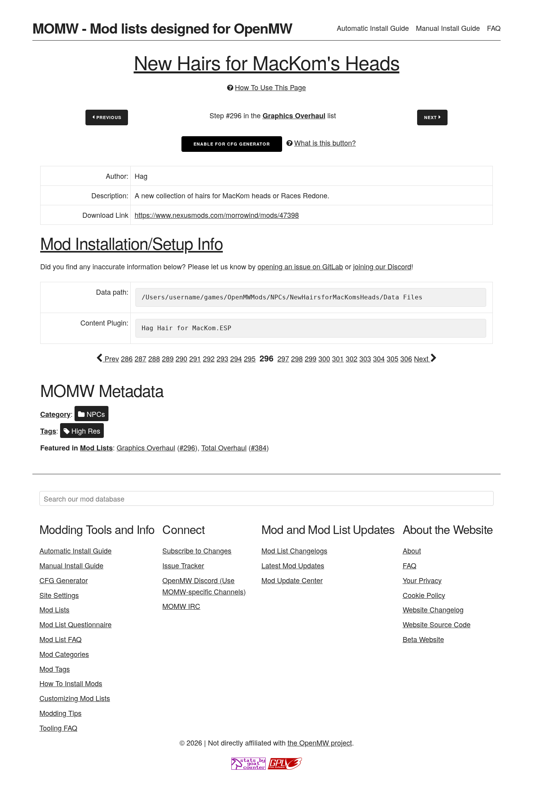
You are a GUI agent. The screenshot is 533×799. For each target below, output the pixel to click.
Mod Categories (64, 654)
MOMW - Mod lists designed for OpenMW (162, 28)
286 (127, 358)
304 (379, 358)
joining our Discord (382, 266)
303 (365, 358)
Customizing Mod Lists (74, 698)
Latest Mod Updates (292, 565)
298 (297, 358)
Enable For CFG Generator (232, 144)
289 (168, 358)
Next (431, 117)
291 (195, 358)
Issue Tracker (183, 565)
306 (406, 358)
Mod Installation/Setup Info (131, 242)
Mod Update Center (292, 580)
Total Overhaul (224, 447)
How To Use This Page (270, 87)
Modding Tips (60, 713)
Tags (48, 431)
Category (55, 414)
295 (250, 358)
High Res (84, 430)
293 (222, 358)
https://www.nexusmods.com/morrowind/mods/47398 (217, 215)
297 (283, 358)
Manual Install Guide (448, 28)
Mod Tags (54, 669)
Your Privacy (422, 580)
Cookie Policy (424, 595)
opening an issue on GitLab (300, 266)
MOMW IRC (181, 606)
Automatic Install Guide (373, 28)
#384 (258, 447)
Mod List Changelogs (294, 550)
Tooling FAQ (58, 727)
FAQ (494, 28)
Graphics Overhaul (294, 115)
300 (324, 358)
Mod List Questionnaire (75, 624)
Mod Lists (96, 448)
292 (209, 358)
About (412, 550)
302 (351, 358)
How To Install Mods (70, 683)
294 (236, 358)
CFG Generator (63, 580)
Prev (111, 358)
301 (338, 358)
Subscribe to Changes (196, 550)
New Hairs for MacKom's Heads (267, 62)
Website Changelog (433, 609)
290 (181, 358)
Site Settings (59, 595)
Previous (108, 117)
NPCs (95, 414)
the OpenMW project (320, 742)
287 (140, 358)
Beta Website (423, 639)
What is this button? (325, 142)
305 (392, 358)
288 (154, 358)
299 (310, 358)
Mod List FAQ (60, 639)
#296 (187, 447)
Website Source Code (437, 624)
